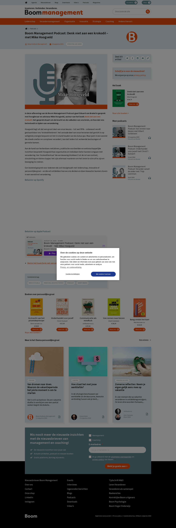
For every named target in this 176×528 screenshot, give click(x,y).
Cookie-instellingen (73, 274)
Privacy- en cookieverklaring (70, 267)
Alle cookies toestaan (103, 274)
